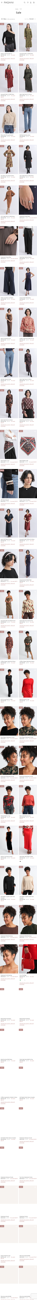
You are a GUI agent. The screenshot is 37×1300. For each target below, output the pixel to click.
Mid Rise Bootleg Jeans (25, 135)
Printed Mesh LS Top (5, 815)
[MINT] (20, 980)
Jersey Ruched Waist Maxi (25, 579)
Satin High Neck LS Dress (25, 379)
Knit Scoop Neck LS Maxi (6, 699)
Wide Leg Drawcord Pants (7, 297)
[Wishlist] (27, 2)
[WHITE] (21, 980)
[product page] (9, 37)
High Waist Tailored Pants (25, 257)
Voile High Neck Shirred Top (26, 620)
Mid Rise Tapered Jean (6, 379)
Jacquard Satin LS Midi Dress (26, 53)
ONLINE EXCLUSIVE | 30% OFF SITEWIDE (8, 59)
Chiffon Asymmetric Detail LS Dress (9, 1097)
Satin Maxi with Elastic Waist (26, 856)
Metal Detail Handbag (6, 1018)
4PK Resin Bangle (5, 499)
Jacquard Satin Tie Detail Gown (8, 620)
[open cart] (34, 2)
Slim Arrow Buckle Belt (25, 1256)
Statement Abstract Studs (26, 1138)
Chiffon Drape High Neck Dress (8, 661)
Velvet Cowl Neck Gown (6, 856)
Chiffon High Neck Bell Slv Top (27, 338)
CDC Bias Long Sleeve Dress (7, 175)
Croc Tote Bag (23, 975)
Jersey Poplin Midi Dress (25, 297)
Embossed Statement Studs (7, 776)
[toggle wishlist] (16, 25)
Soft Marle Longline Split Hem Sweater (8, 897)
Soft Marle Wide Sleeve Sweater (27, 1097)
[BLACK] (20, 861)
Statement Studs (5, 1216)
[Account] (30, 2)
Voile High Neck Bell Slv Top (26, 1059)
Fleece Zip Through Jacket (7, 135)
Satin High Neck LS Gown (26, 94)
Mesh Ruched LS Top (24, 699)
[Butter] (21, 861)
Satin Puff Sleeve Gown (6, 539)
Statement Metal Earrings (7, 935)
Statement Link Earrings (6, 975)
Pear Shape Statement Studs (7, 737)
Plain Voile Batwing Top (25, 815)
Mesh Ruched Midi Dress (6, 1059)
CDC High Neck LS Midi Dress (26, 175)
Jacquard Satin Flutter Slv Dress (27, 539)
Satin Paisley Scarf (5, 460)
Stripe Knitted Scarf (5, 1256)
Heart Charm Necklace (25, 499)
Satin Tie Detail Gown (6, 338)
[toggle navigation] (1, 2)
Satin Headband (4, 579)
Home (16, 8)
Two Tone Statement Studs (26, 1177)
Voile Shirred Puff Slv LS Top (26, 419)
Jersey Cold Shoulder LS (6, 53)
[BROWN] (23, 980)
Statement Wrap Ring (25, 216)
